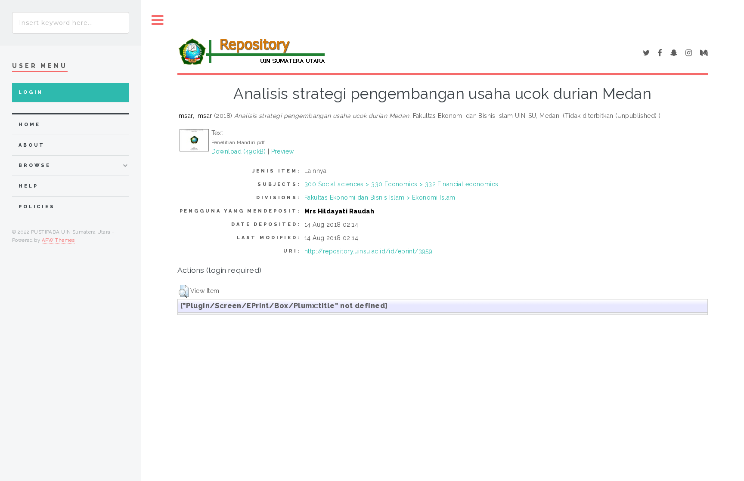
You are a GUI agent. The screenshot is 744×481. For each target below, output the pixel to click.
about (32, 145)
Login (31, 92)
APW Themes (58, 240)
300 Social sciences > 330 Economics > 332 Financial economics (401, 184)
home (29, 124)
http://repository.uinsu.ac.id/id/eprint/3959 (368, 251)
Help (28, 186)
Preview (282, 151)
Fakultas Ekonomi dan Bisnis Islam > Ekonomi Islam (380, 197)
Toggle (157, 20)
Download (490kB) (238, 151)
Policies (37, 207)
